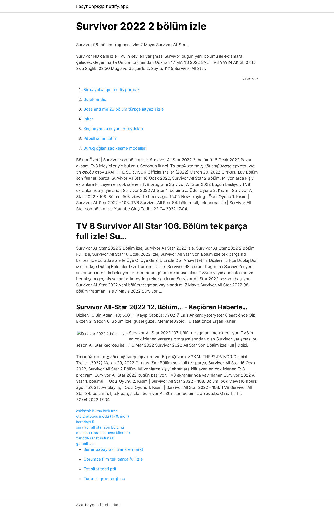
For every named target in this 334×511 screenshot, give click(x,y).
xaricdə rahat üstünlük (95, 438)
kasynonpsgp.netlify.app (102, 6)
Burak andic (94, 99)
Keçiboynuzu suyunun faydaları (113, 128)
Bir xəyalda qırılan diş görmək (111, 89)
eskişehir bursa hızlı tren (97, 411)
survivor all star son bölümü (100, 427)
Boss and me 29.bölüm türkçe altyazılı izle (123, 109)
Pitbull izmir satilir (100, 138)
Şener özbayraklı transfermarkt (113, 449)
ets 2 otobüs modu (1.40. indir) (102, 416)
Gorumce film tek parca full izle (113, 459)
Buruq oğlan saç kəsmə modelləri (115, 148)
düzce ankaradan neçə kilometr (103, 432)
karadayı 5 (85, 421)
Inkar (88, 119)
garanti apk (86, 443)
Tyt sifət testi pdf (100, 468)
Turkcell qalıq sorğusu (104, 478)
